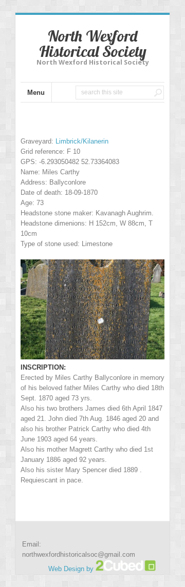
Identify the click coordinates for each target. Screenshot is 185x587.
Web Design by (72, 569)
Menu (36, 92)
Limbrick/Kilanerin (81, 141)
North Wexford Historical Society (92, 43)
